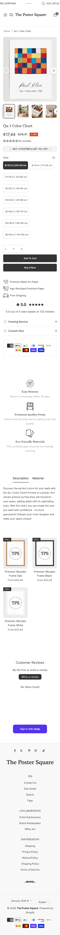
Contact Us (30, 782)
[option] (30, 69)
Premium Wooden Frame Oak (15, 573)
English (42, 902)
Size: (6, 157)
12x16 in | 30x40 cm (16, 176)
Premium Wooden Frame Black (44, 573)
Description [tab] (21, 478)
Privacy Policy (30, 851)
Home (7, 31)
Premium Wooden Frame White (15, 623)
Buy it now (30, 267)
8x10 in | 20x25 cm (15, 165)
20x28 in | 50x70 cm (16, 211)
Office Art (30, 829)
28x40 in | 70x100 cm (16, 234)
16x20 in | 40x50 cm (16, 188)
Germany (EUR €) (20, 900)
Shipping (30, 845)
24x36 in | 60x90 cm (16, 223)
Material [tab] (38, 478)
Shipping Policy (30, 863)
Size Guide (30, 788)
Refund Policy (30, 857)
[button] (10, 140)
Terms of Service (30, 869)
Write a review (30, 676)
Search (30, 794)
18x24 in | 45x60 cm (16, 200)
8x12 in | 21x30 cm (42, 165)
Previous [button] (6, 70)
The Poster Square (27, 908)
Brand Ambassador (30, 823)
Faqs (30, 800)
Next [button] (53, 70)
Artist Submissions (30, 817)
